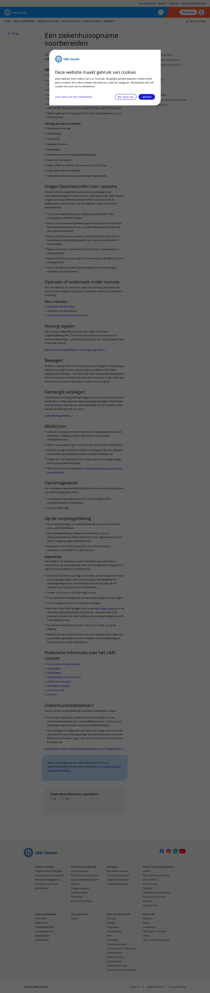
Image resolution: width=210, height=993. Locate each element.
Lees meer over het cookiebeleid (73, 96)
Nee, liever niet (126, 96)
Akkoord (146, 96)
